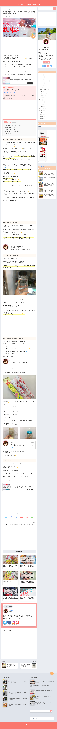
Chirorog (28, 1)
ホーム (18, 4)
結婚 (40, 112)
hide (14, 122)
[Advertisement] (19, 46)
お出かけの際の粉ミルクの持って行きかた (13, 131)
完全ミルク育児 (28, 524)
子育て (34, 522)
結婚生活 (41, 118)
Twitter (5, 624)
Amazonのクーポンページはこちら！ (11, 92)
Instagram (13, 624)
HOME (29, 724)
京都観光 (29, 4)
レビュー (41, 91)
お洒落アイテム (43, 93)
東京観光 (41, 85)
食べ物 (41, 97)
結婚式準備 (42, 116)
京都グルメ (23, 4)
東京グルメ (35, 4)
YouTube (17, 624)
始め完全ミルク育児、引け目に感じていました (13, 125)
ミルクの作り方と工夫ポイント (11, 129)
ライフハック (42, 95)
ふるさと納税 (42, 108)
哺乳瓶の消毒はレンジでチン (10, 127)
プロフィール (46, 62)
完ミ (22, 524)
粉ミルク (34, 524)
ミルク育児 (18, 524)
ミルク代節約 (12, 524)
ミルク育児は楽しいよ (9, 133)
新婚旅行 (41, 114)
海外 (39, 4)
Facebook (9, 624)
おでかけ (41, 74)
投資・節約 (41, 106)
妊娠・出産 (42, 101)
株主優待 (41, 110)
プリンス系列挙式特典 (44, 89)
